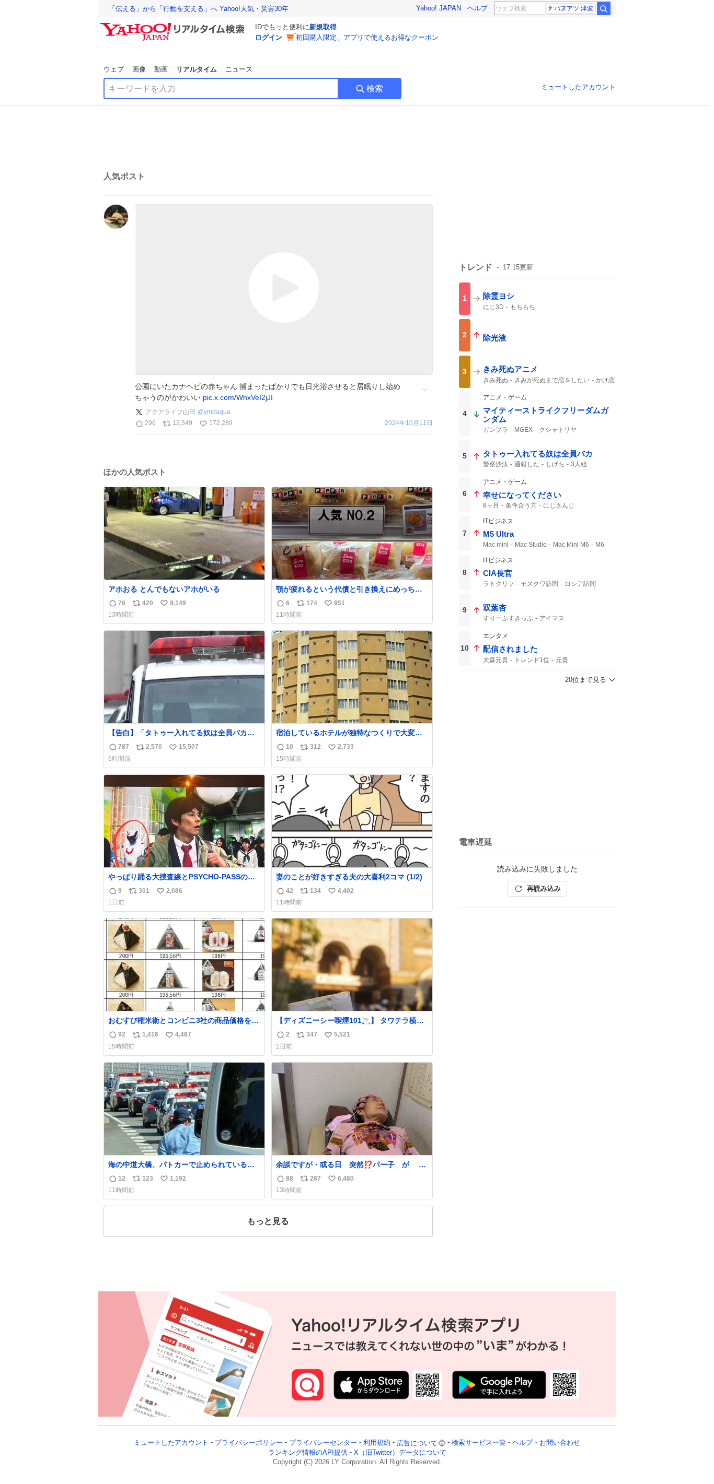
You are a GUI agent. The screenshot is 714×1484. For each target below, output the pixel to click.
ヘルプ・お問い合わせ (546, 1443)
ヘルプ (477, 8)
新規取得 (323, 27)
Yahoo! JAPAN (438, 8)
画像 (139, 69)
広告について (417, 1443)
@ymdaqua (214, 412)
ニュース (238, 69)
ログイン (268, 37)
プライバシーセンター (323, 1443)
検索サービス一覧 (479, 1443)
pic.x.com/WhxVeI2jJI (238, 397)
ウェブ (113, 69)
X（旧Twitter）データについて (400, 1452)
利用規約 (376, 1443)
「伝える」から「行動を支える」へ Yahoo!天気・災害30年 (199, 9)
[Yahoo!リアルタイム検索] (174, 25)
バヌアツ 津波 (573, 8)
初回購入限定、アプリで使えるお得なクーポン (367, 37)
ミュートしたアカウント (578, 87)
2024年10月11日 (409, 423)
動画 (161, 69)
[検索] (604, 8)
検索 (374, 88)
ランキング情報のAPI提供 (308, 1452)
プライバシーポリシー (249, 1443)
